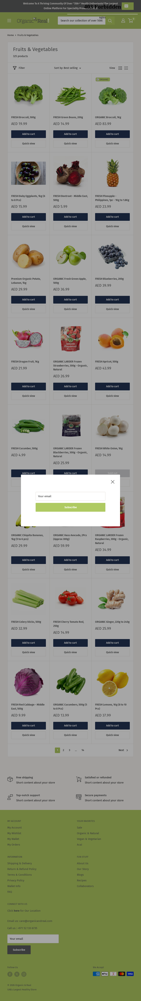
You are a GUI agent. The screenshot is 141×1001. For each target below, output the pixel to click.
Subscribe (70, 507)
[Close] (113, 481)
